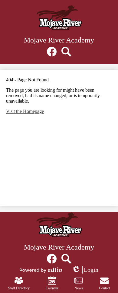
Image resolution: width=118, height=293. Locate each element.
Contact (104, 288)
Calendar (52, 288)
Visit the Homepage (25, 111)
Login (85, 270)
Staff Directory (19, 288)
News (78, 288)
